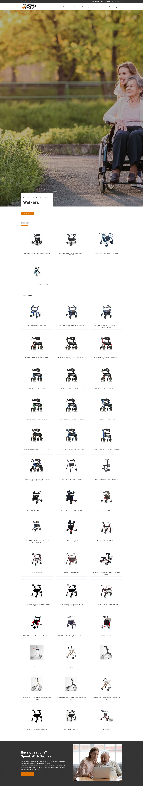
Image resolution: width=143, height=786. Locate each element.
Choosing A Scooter (29, 1)
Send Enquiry (27, 213)
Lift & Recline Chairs (79, 7)
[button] (57, 6)
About (22, 1)
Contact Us (27, 774)
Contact (37, 1)
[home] (28, 6)
